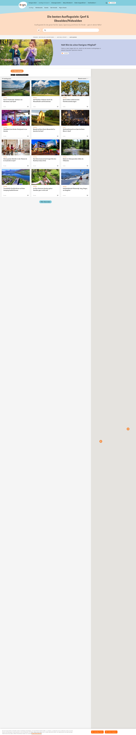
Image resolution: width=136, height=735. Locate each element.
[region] (68, 732)
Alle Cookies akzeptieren (111, 731)
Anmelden (113, 2)
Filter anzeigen (18, 71)
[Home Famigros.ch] (23, 5)
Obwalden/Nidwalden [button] (21, 75)
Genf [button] (12, 75)
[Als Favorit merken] (28, 107)
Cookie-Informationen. (36, 733)
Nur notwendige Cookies (97, 731)
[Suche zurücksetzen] (96, 30)
